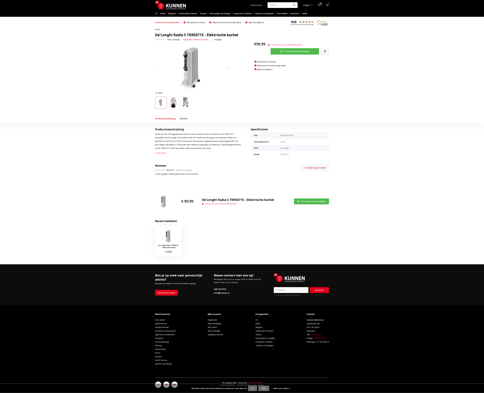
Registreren (212, 320)
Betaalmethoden (162, 327)
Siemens (158, 356)
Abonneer (319, 290)
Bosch (157, 353)
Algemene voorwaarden (165, 334)
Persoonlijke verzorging (220, 13)
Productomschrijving (165, 118)
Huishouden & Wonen (188, 13)
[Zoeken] (294, 5)
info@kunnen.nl (221, 293)
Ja (252, 388)
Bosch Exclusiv (161, 360)
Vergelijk (218, 39)
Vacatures (294, 13)
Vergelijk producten (215, 334)
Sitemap (158, 345)
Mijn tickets (212, 327)
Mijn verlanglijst (214, 331)
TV (156, 13)
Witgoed (172, 13)
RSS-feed (258, 383)
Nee (263, 388)
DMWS (250, 383)
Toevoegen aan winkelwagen (296, 51)
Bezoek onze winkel (166, 293)
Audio (162, 13)
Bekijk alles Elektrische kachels (195, 39)
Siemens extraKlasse (163, 364)
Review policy (160, 349)
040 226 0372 (220, 289)
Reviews (183, 118)
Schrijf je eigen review (316, 168)
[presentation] (156, 68)
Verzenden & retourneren (165, 331)
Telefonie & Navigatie (264, 13)
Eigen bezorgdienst (256, 22)
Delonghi (176, 39)
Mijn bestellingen (214, 323)
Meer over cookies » (282, 388)
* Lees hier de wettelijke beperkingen (287, 295)
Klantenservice (256, 5)
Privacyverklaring (162, 342)
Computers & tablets (242, 13)
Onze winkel (282, 13)
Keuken (203, 13)
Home (157, 29)
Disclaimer (159, 338)
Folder (304, 13)
